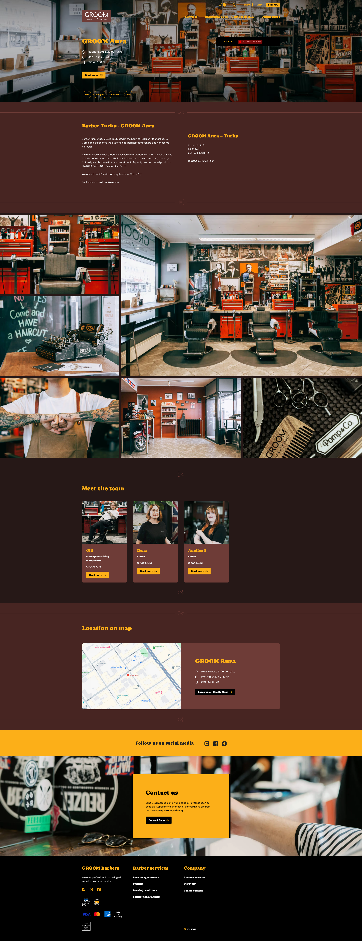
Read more (95, 575)
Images (100, 94)
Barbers (115, 94)
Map (129, 94)
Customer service (194, 877)
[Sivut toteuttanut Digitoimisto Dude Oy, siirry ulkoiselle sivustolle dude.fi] (190, 930)
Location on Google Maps (213, 692)
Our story (190, 883)
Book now (273, 4)
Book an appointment (146, 877)
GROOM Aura (93, 566)
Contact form (156, 820)
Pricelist (138, 883)
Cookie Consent (193, 890)
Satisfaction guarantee (146, 896)
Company (194, 868)
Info (87, 94)
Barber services (150, 868)
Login (259, 4)
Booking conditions (145, 890)
